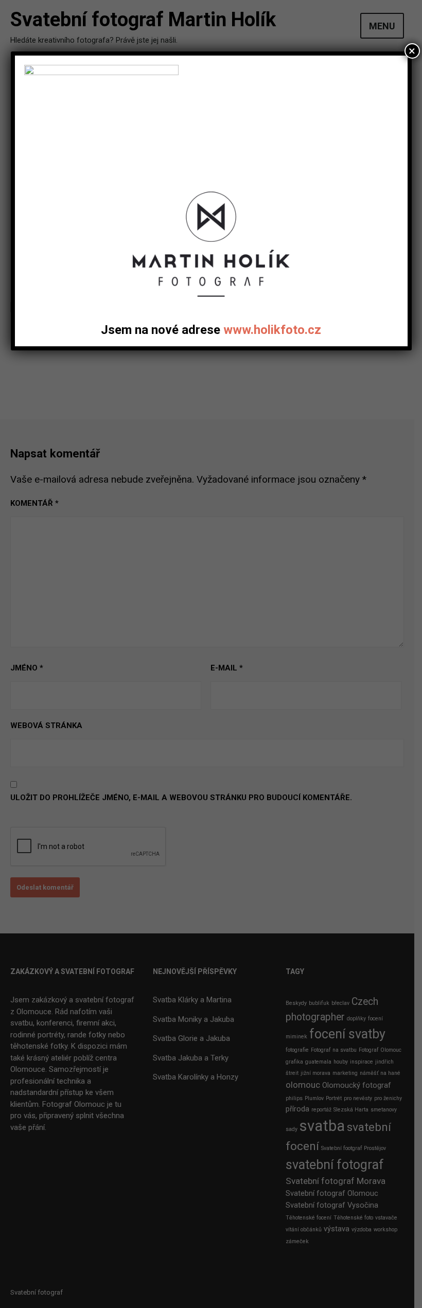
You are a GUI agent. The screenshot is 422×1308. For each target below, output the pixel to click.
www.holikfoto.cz (272, 330)
